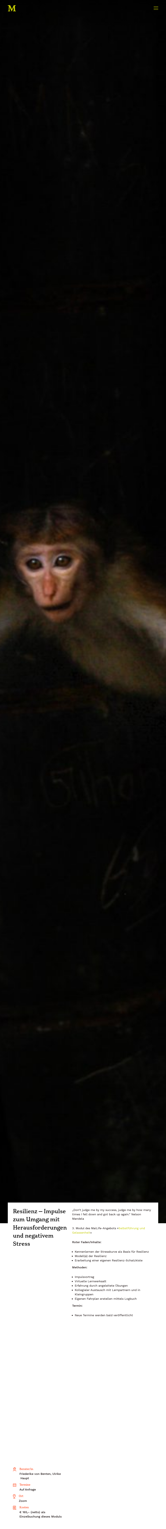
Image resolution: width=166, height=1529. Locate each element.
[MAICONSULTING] (18, 8)
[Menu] (155, 7)
